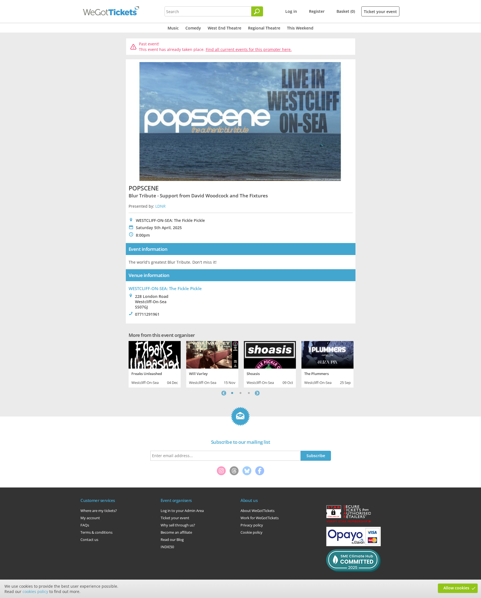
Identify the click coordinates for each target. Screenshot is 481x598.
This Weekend (300, 28)
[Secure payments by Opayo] (353, 544)
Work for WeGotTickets (259, 517)
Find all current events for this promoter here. (249, 49)
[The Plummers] (327, 354)
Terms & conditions (96, 532)
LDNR (160, 206)
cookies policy (35, 591)
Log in (291, 11)
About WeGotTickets (257, 510)
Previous (224, 393)
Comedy (193, 28)
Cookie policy (251, 532)
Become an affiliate (176, 532)
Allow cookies (456, 587)
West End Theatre (224, 28)
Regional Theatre (264, 28)
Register (317, 11)
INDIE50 (167, 546)
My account (90, 517)
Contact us (89, 539)
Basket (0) (346, 11)
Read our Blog (172, 539)
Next (257, 393)
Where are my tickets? (98, 510)
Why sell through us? (178, 525)
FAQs (84, 525)
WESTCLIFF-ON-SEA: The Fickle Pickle (165, 288)
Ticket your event (380, 11)
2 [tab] (240, 393)
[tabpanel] (154, 364)
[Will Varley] (212, 354)
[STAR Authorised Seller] (348, 522)
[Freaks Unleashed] (154, 354)
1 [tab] (232, 393)
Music (173, 28)
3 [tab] (249, 393)
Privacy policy (251, 525)
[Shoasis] (270, 354)
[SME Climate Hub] (353, 570)
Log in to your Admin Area (182, 510)
